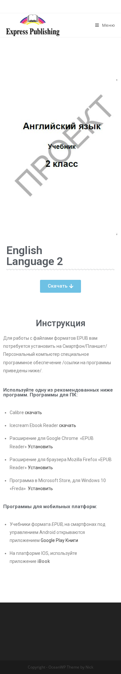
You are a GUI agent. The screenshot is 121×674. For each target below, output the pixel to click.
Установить (40, 446)
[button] (60, 286)
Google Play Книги (59, 540)
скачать (33, 412)
